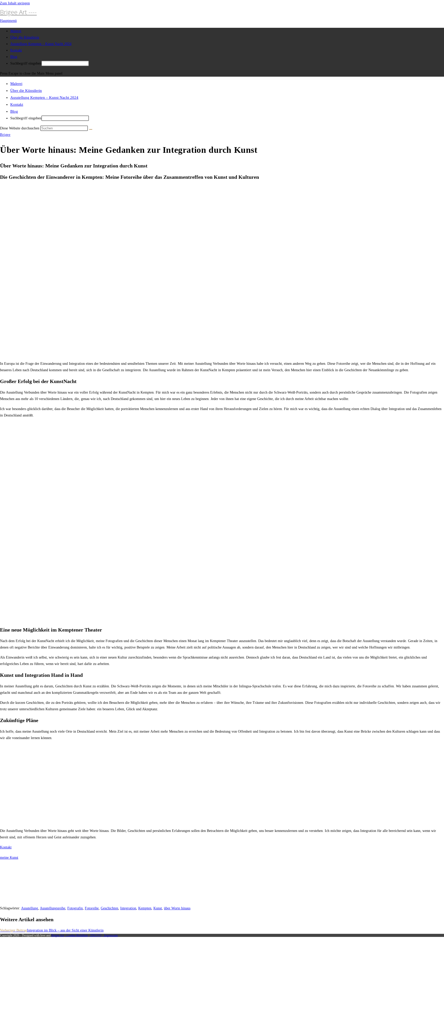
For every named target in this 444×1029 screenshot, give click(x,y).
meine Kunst (9, 857)
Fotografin (75, 908)
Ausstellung (29, 908)
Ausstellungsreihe (52, 908)
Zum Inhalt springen (15, 3)
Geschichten (109, 908)
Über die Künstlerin (26, 90)
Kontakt (16, 104)
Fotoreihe (92, 908)
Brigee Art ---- (18, 12)
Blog (14, 111)
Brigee (5, 135)
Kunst (157, 908)
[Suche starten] (90, 129)
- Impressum (110, 935)
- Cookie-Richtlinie (76, 935)
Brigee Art (57, 935)
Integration (128, 908)
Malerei (16, 84)
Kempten (144, 908)
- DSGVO (95, 935)
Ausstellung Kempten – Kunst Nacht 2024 (44, 97)
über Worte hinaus (177, 908)
